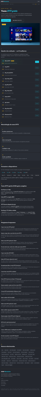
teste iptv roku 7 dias (23, 360)
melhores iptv (24, 354)
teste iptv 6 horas (12, 356)
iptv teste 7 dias (31, 354)
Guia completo (3, 383)
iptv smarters (37, 362)
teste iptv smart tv (31, 360)
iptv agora (3, 360)
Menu (38, 1)
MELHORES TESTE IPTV (18, 20)
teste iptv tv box (13, 362)
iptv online (31, 358)
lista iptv (9, 352)
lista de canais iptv (5, 354)
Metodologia (3, 382)
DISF (5, 1)
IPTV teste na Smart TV (19, 215)
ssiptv (32, 362)
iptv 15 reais (25, 358)
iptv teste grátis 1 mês (6, 358)
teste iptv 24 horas (20, 356)
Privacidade (3, 385)
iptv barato (13, 358)
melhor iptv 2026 (18, 354)
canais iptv (9, 360)
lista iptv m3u (31, 352)
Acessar (37, 61)
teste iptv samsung (5, 362)
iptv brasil (36, 358)
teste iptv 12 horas (28, 356)
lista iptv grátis (24, 352)
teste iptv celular (20, 362)
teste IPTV (30, 212)
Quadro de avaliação (4, 380)
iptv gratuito (4, 352)
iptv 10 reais (19, 358)
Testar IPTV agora (6, 20)
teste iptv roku (15, 360)
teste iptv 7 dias (5, 356)
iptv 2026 (11, 354)
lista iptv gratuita (16, 352)
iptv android (27, 362)
